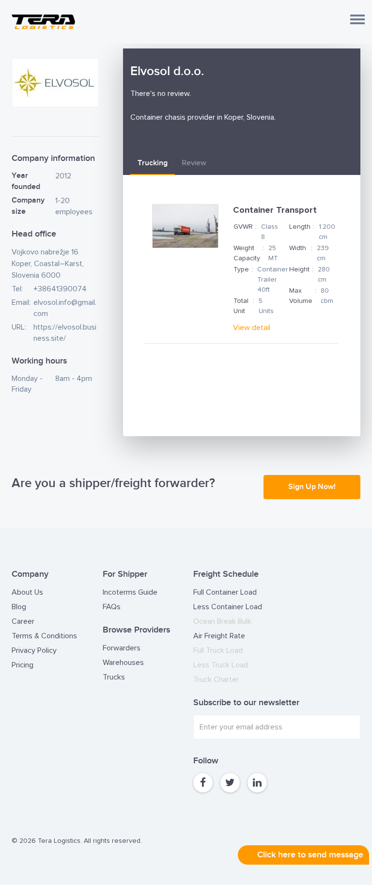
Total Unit (240, 306)
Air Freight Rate (219, 636)
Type (241, 269)
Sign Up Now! (312, 486)
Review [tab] (194, 163)
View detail (251, 328)
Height (299, 269)
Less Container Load (227, 607)
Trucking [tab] (153, 163)
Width (297, 248)
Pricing (22, 665)
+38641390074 (60, 289)
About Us (27, 592)
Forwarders (121, 648)
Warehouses (123, 662)
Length (299, 226)
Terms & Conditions (44, 636)
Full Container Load (225, 592)
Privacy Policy (34, 650)
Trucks (114, 677)
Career (23, 621)
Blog (19, 607)
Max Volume (300, 295)
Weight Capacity (246, 253)
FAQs (112, 607)
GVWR (243, 226)
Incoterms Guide (130, 592)
